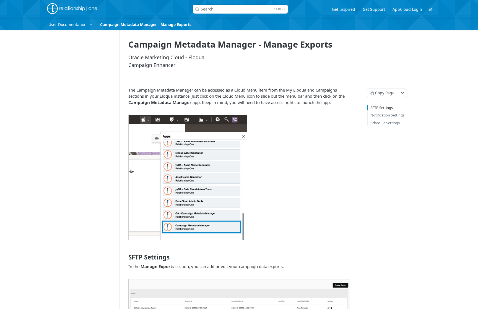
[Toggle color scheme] (431, 9)
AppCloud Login (407, 9)
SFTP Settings (381, 107)
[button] (187, 177)
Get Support (374, 9)
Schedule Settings (385, 122)
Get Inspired (343, 9)
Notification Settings (387, 115)
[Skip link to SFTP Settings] (124, 257)
